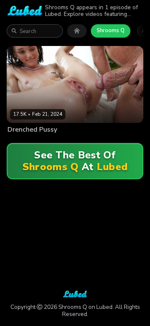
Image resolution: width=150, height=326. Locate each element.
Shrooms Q (111, 30)
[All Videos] (77, 31)
